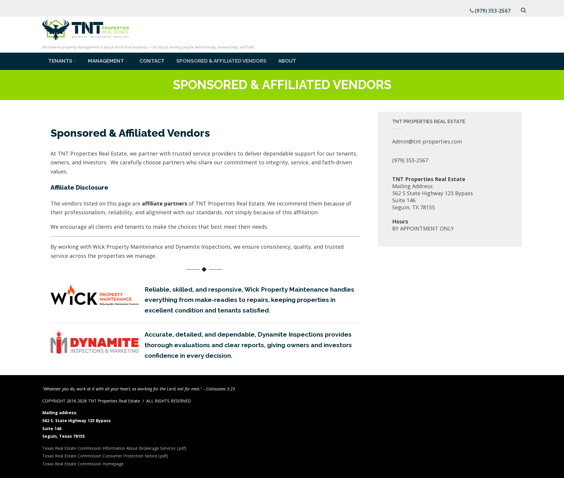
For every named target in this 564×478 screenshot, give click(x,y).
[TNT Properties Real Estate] (85, 41)
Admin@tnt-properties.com (427, 141)
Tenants (60, 61)
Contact (152, 61)
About (287, 61)
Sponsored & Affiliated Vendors (221, 61)
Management (106, 61)
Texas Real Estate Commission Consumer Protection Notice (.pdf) (105, 456)
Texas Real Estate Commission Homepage (83, 464)
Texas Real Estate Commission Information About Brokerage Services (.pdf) (114, 448)
